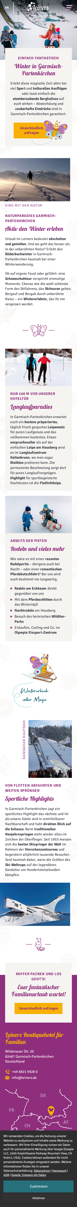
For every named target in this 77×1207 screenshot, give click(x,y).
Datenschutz (42, 1171)
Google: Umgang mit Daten (28, 1175)
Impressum (59, 1171)
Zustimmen (38, 1186)
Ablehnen (38, 1198)
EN (7, 7)
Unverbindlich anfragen (31, 130)
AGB (6, 1175)
